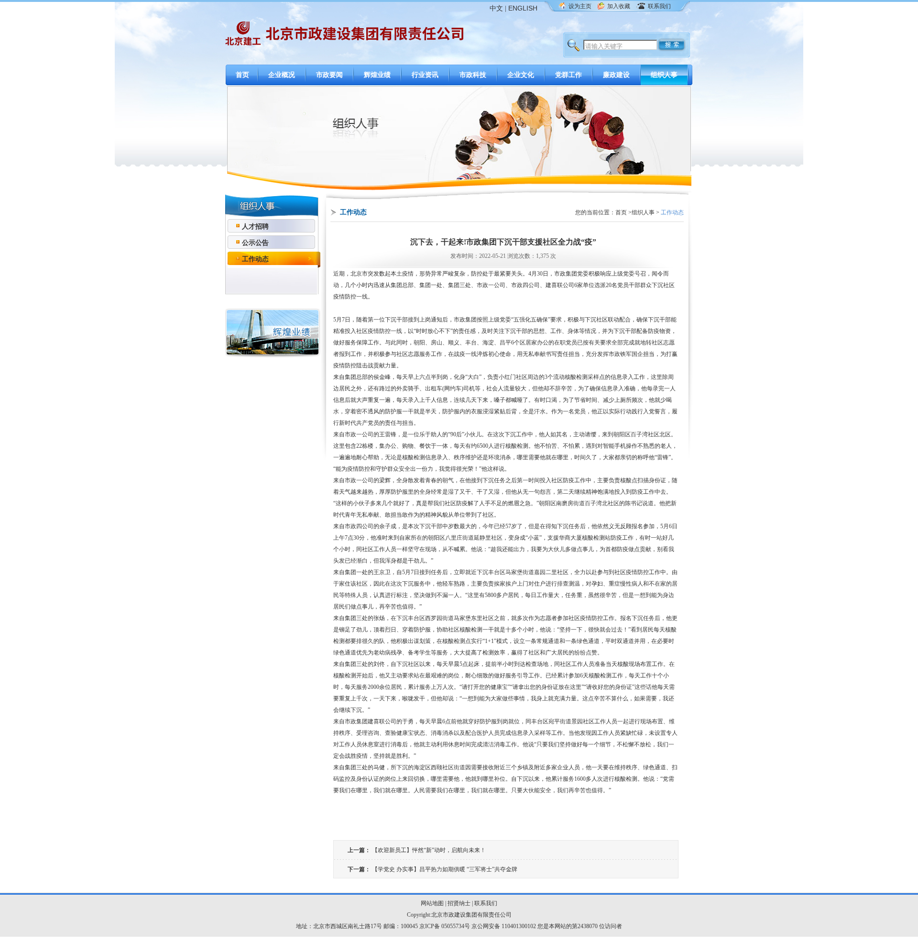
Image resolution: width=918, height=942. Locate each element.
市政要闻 (329, 74)
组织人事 (664, 74)
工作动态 (255, 259)
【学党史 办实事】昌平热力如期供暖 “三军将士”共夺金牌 (444, 869)
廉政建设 (616, 74)
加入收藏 (618, 6)
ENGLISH (522, 8)
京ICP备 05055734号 (444, 926)
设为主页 (579, 6)
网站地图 (432, 903)
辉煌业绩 (377, 74)
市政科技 (472, 74)
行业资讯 (425, 74)
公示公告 (255, 242)
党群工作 (568, 74)
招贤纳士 (459, 903)
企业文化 (520, 74)
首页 (242, 74)
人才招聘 (255, 226)
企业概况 (281, 74)
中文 (496, 8)
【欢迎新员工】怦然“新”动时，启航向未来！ (429, 850)
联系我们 (659, 6)
